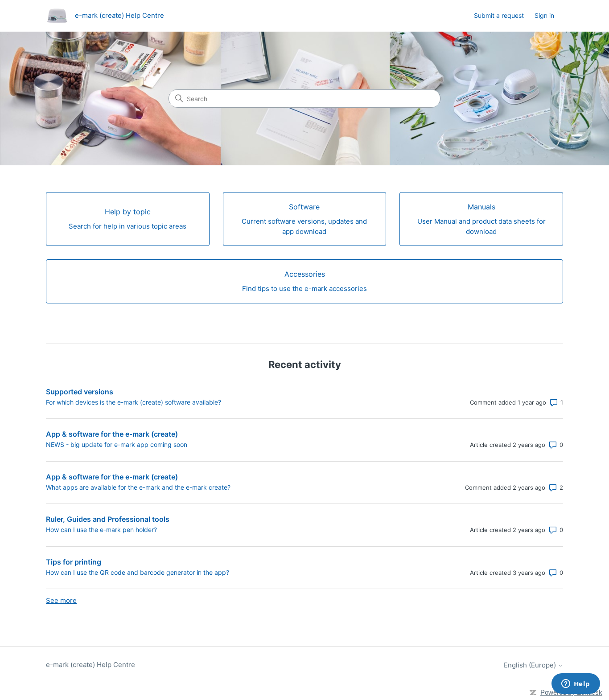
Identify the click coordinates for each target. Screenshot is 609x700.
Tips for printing (73, 561)
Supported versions (79, 391)
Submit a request (499, 15)
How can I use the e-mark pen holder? (101, 529)
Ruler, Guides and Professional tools (107, 519)
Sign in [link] (544, 15)
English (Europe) (531, 665)
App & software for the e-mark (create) (112, 434)
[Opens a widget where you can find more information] (575, 684)
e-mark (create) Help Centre (90, 664)
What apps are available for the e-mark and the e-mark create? (138, 487)
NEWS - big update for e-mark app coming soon (116, 444)
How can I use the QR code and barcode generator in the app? (137, 572)
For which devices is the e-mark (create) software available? (133, 402)
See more (61, 600)
